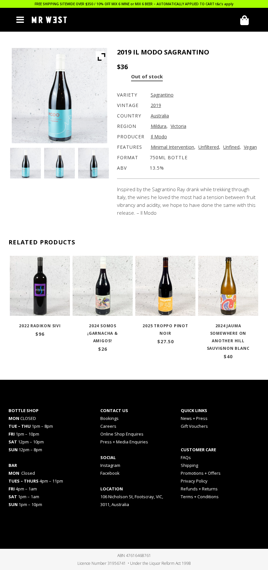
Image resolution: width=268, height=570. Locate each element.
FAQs (186, 457)
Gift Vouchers (194, 426)
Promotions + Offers (201, 473)
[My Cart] (246, 20)
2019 (156, 105)
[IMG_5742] (93, 163)
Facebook (110, 473)
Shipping (189, 465)
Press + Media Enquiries (124, 442)
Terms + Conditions (200, 497)
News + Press (194, 418)
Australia (160, 116)
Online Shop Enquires (121, 434)
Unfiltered (208, 147)
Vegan (250, 147)
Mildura (158, 126)
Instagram (110, 465)
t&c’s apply (224, 4)
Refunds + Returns (199, 489)
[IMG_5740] (25, 163)
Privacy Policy (194, 481)
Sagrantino (162, 95)
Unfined (231, 147)
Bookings (109, 418)
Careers (108, 426)
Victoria (178, 126)
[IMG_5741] (59, 163)
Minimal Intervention (172, 147)
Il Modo (159, 136)
